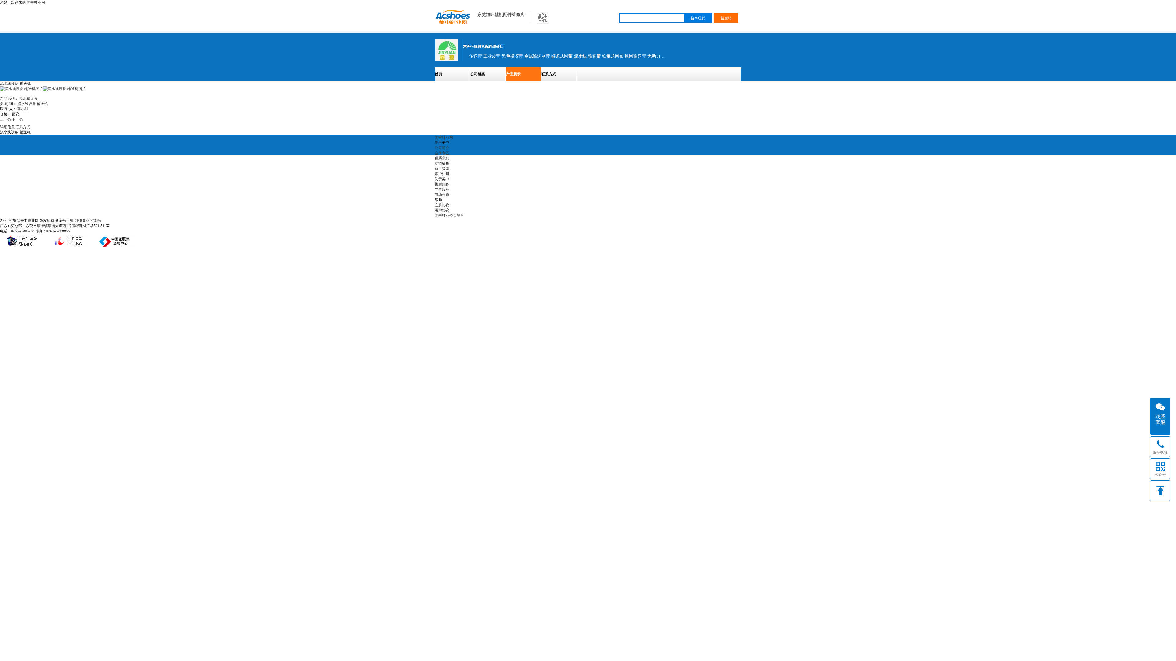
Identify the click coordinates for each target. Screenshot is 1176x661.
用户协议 (442, 210)
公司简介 (442, 148)
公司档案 (477, 74)
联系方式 (548, 74)
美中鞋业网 (36, 2)
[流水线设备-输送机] (64, 89)
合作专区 (442, 153)
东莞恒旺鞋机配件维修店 (501, 14)
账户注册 (442, 174)
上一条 (5, 119)
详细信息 (7, 127)
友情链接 (442, 163)
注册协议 (442, 205)
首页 (438, 74)
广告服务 (442, 189)
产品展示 (513, 74)
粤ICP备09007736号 (85, 220)
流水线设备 (28, 98)
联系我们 (442, 158)
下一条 (17, 119)
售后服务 (442, 184)
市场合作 (442, 194)
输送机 (42, 104)
